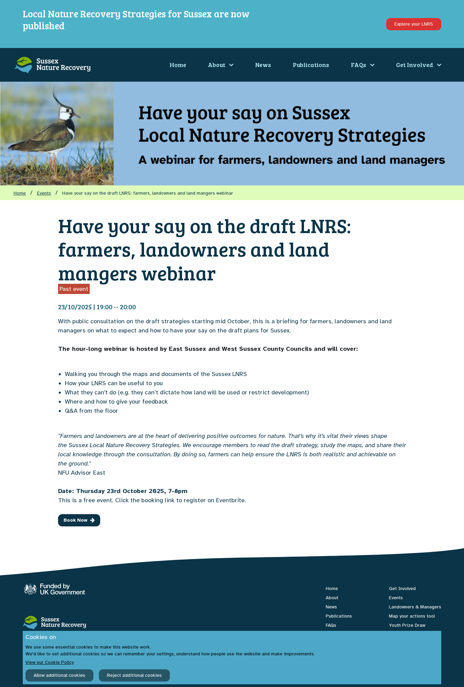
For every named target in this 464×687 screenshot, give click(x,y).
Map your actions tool (412, 616)
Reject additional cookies (134, 675)
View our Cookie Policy (49, 662)
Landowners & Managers (415, 607)
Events (44, 193)
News (263, 65)
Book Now (75, 520)
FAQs (358, 65)
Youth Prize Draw (407, 625)
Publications (311, 65)
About (216, 65)
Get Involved (414, 65)
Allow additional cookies (59, 675)
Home (177, 65)
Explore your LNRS (413, 24)
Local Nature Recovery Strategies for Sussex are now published (136, 19)
